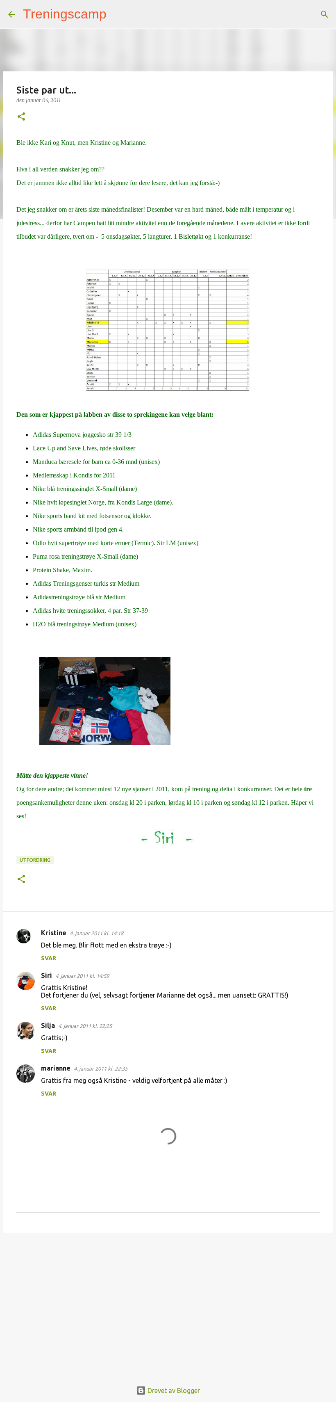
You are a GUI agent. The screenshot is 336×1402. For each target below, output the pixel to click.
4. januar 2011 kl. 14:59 (82, 976)
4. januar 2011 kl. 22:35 (100, 1068)
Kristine (53, 932)
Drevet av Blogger (173, 1390)
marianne (55, 1068)
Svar (48, 958)
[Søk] (118, 14)
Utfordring (35, 860)
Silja (48, 1025)
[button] (21, 117)
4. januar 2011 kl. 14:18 (96, 933)
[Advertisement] (168, 1302)
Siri (46, 975)
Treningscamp (65, 14)
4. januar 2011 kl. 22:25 (85, 1026)
